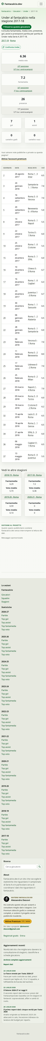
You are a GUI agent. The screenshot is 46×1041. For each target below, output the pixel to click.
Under (25, 11)
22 (4, 330)
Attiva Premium (17, 921)
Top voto (5, 629)
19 (4, 306)
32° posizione (23, 88)
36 (4, 444)
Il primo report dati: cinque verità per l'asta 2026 (23, 1010)
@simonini (24, 926)
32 (4, 415)
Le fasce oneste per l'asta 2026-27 (18, 973)
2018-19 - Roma (11, 475)
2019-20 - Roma (11, 497)
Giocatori (17, 11)
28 (4, 397)
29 (4, 406)
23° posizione (23, 66)
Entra (22, 935)
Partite (4, 615)
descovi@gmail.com (12, 929)
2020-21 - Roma (34, 497)
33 (4, 424)
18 (4, 294)
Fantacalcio (6, 11)
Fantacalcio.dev (23, 1034)
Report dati (8, 964)
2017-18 (5, 40)
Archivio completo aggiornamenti (17, 960)
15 (4, 258)
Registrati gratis (11, 935)
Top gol (4, 619)
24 (4, 354)
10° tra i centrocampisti (23, 69)
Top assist (6, 622)
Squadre (5, 598)
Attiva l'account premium (13, 159)
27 (4, 388)
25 (4, 366)
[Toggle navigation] (41, 3)
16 (4, 270)
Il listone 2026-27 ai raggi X (15, 990)
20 (4, 318)
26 (4, 378)
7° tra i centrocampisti (23, 91)
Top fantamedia (8, 626)
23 (4, 342)
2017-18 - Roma (34, 475)
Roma (13, 40)
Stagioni (5, 601)
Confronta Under (12, 47)
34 (4, 433)
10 (4, 246)
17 (4, 282)
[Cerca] (39, 866)
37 (4, 456)
